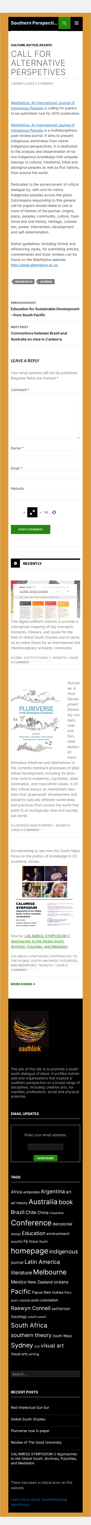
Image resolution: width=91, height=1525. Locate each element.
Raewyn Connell (31, 1308)
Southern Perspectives (34, 23)
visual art (52, 1345)
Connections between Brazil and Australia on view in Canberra (39, 333)
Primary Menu (77, 23)
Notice (32, 45)
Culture (18, 45)
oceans (61, 1282)
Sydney (22, 1345)
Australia (43, 1201)
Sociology (19, 1316)
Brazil (18, 1212)
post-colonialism (44, 1300)
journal (46, 281)
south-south (37, 1317)
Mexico (19, 1282)
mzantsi (60, 658)
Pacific (45, 45)
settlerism (61, 1308)
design (16, 1234)
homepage (29, 1250)
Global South (38, 1241)
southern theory (31, 1335)
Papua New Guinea (47, 1292)
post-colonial (20, 1300)
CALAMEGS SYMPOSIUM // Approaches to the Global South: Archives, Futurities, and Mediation (40, 941)
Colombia (56, 1213)
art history (19, 1203)
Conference (31, 1222)
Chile (31, 1212)
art (69, 1191)
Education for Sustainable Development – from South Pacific (45, 309)
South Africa (29, 1325)
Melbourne (49, 1272)
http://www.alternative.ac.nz (34, 265)
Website (17, 488)
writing (34, 1354)
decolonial (62, 1223)
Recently (32, 563)
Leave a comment (39, 83)
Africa (16, 1191)
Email (16, 468)
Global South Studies (30, 658)
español (16, 1241)
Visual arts (19, 1354)
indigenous (24, 281)
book (66, 1202)
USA (37, 1346)
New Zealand (40, 1282)
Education (34, 1233)
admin (18, 83)
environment (58, 1233)
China (43, 1212)
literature (21, 1273)
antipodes (31, 1192)
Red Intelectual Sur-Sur (30, 1407)
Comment (20, 390)
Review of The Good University (36, 1442)
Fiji (26, 1241)
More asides (23, 984)
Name (17, 448)
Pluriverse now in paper (31, 825)
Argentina (53, 1191)
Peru (67, 1292)
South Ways (62, 1336)
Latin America (42, 1261)
